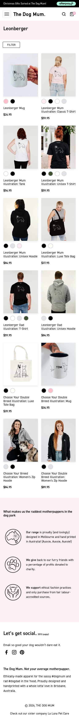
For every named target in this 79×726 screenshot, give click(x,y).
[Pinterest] (22, 652)
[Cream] (50, 245)
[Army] (50, 173)
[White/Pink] (5, 101)
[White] (57, 101)
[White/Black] (12, 101)
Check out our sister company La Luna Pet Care (39, 714)
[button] (63, 14)
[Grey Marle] (64, 101)
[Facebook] (6, 652)
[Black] (50, 101)
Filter (11, 45)
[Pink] (43, 101)
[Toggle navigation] (7, 14)
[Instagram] (14, 652)
